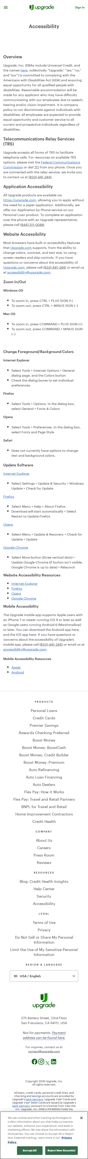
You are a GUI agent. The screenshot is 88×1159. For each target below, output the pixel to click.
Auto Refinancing (44, 769)
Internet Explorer (16, 473)
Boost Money (44, 739)
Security (44, 895)
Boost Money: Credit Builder (44, 754)
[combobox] (44, 976)
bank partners (34, 1099)
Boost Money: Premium (44, 761)
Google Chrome (15, 547)
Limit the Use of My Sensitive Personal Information (44, 951)
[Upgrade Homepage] (41, 7)
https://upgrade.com (19, 199)
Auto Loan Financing (44, 776)
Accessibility (44, 902)
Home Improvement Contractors (44, 813)
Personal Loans (44, 709)
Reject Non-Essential (61, 1150)
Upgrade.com (21, 247)
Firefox (8, 496)
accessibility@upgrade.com (28, 271)
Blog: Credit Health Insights (44, 880)
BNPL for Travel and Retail (44, 806)
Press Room (44, 854)
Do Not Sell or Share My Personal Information (44, 939)
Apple (15, 666)
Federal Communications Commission (41, 164)
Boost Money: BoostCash (44, 746)
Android (17, 671)
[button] (5, 7)
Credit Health (44, 820)
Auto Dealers (44, 783)
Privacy (44, 929)
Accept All (30, 1150)
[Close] (81, 1117)
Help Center (44, 888)
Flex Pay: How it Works (44, 791)
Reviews (44, 861)
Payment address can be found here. (44, 1035)
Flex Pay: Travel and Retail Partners (44, 798)
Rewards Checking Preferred (44, 732)
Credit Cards (44, 717)
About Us (44, 839)
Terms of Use (44, 921)
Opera (8, 524)
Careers (44, 847)
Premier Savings (44, 724)
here (23, 69)
